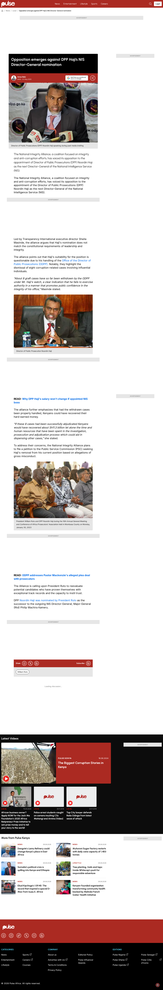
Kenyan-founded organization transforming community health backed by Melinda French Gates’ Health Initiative (89, 890)
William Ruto (22, 672)
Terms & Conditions (57, 965)
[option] (16, 809)
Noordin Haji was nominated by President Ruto (48, 600)
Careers (104, 4)
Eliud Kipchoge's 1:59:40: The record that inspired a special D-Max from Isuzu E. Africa (34, 888)
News (57, 4)
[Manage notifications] (158, 985)
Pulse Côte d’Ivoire (146, 961)
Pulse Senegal (148, 954)
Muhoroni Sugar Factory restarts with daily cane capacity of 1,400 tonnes (89, 851)
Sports (94, 4)
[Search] (150, 4)
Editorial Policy (85, 954)
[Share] (92, 78)
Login (157, 4)
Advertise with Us (56, 960)
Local (14, 11)
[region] (81, 809)
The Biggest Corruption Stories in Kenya (80, 765)
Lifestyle (84, 4)
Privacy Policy (55, 970)
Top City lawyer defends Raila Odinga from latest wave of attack (79, 815)
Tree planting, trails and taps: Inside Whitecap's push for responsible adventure (88, 870)
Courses (26, 965)
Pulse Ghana (119, 960)
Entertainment (70, 4)
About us (52, 954)
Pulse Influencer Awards (85, 961)
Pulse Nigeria (119, 954)
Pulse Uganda (119, 965)
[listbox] (81, 809)
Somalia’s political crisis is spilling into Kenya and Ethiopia (33, 869)
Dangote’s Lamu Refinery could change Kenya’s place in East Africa (34, 851)
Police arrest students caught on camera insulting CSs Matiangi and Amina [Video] (48, 815)
